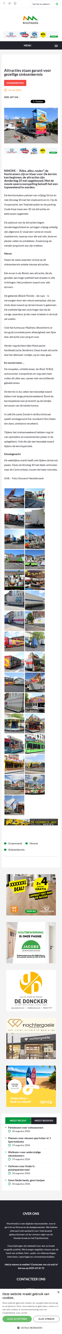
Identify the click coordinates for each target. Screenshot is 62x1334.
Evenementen (15, 83)
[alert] (31, 1311)
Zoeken (57, 4)
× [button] (58, 1292)
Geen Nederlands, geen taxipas (26, 1180)
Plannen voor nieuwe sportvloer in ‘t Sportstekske (29, 1139)
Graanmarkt (15, 843)
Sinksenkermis (16, 849)
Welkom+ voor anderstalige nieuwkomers (24, 1153)
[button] (31, 1328)
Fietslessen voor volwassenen (25, 1127)
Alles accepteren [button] (17, 1318)
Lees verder (21, 1312)
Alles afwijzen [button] (47, 1318)
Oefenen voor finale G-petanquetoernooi (21, 1168)
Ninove (34, 843)
